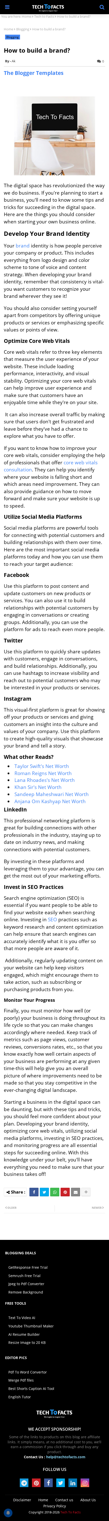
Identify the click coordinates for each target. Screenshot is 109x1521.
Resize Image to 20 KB (27, 1342)
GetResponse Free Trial (28, 1267)
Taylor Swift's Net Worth (41, 766)
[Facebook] (34, 1192)
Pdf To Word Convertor (27, 1372)
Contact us (64, 1499)
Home (26, 16)
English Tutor (19, 1396)
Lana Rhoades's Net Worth (44, 780)
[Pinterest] (65, 1192)
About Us (88, 1499)
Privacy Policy (54, 1506)
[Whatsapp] (54, 1192)
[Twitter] (44, 1192)
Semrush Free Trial (24, 1275)
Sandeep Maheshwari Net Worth (51, 794)
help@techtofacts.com (65, 1456)
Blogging (22, 29)
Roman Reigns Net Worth (43, 773)
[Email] (75, 1192)
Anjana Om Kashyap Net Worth (50, 801)
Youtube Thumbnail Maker (31, 1326)
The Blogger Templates (33, 72)
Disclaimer (22, 1499)
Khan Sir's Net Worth (38, 787)
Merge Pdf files (21, 1380)
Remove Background (25, 1292)
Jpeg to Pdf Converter (26, 1283)
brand (23, 245)
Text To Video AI (21, 1317)
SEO (53, 919)
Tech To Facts (70, 1512)
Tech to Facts (44, 16)
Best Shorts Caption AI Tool (31, 1388)
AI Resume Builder (24, 1334)
